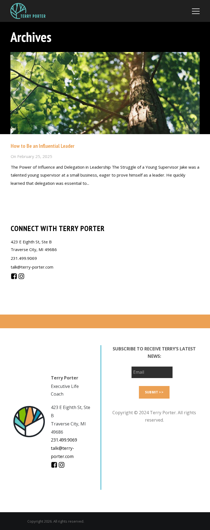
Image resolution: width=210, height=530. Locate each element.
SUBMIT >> (154, 392)
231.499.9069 (24, 258)
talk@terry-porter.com (32, 267)
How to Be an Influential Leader (42, 145)
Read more (21, 195)
